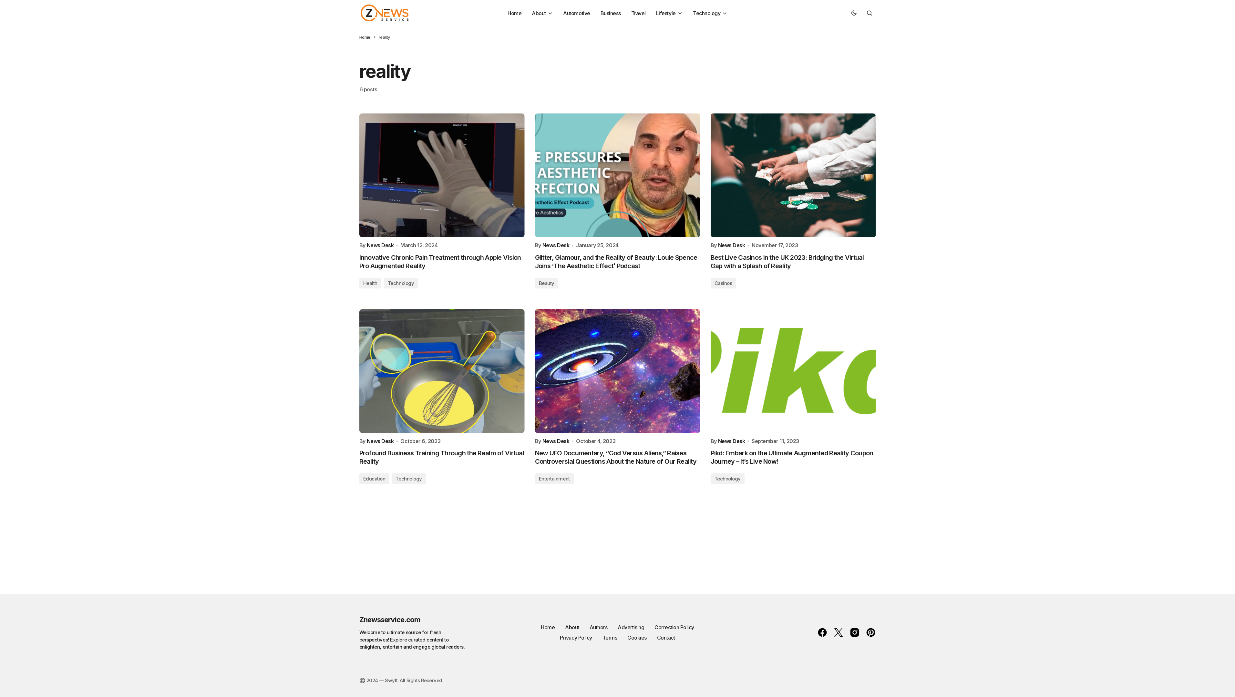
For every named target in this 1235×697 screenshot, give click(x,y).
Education (374, 479)
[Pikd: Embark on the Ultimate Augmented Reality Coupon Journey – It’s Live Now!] (793, 371)
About (572, 627)
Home (364, 37)
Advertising (631, 627)
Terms (609, 637)
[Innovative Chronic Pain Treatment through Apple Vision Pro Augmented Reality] (442, 175)
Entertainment (554, 479)
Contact (666, 637)
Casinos (723, 283)
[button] (854, 12)
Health (370, 283)
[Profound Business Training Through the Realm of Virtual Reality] (442, 371)
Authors (599, 627)
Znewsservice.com (390, 619)
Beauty (546, 283)
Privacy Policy (576, 637)
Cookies (637, 637)
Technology (401, 283)
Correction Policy (674, 627)
